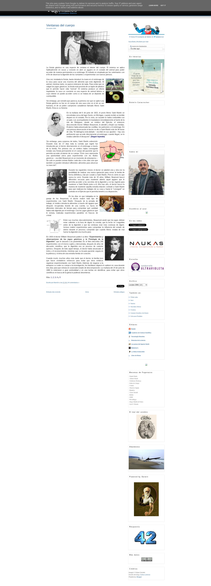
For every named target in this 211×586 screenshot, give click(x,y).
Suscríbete (132, 42)
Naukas (133, 303)
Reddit (133, 329)
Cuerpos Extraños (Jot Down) (139, 313)
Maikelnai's (134, 348)
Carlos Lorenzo (145, 575)
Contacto (141, 37)
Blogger (139, 577)
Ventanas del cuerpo (60, 25)
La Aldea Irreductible (138, 351)
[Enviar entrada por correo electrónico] (46, 286)
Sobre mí (150, 37)
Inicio (87, 292)
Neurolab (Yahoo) (136, 306)
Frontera (133, 310)
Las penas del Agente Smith (140, 344)
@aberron (160, 37)
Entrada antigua (119, 292)
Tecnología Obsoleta (138, 336)
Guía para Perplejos (136, 316)
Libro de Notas (136, 355)
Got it (163, 5)
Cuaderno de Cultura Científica (141, 332)
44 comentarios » (73, 282)
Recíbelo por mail (142, 42)
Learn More (153, 5)
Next (132, 300)
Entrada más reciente (53, 292)
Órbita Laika (134, 297)
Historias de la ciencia (138, 340)
